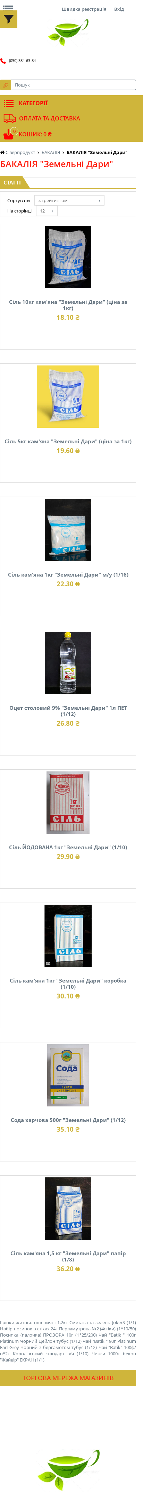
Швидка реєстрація (84, 9)
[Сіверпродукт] (68, 33)
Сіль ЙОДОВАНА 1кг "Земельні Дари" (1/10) (68, 847)
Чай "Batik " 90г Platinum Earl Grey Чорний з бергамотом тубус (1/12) (68, 1344)
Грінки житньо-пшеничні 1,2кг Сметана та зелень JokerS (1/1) (68, 1322)
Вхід (119, 9)
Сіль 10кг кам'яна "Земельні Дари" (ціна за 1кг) (68, 305)
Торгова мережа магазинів (68, 1378)
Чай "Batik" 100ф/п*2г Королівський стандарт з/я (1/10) (68, 1350)
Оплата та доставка (49, 118)
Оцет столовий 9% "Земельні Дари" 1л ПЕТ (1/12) (68, 711)
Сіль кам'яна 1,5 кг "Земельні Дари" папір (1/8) (68, 1256)
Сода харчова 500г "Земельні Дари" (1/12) (68, 1120)
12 (42, 211)
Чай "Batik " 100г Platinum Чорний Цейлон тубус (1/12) (68, 1338)
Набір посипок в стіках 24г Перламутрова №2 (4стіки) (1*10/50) (68, 1328)
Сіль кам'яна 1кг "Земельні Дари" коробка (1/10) (68, 983)
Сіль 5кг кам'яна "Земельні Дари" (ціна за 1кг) (68, 441)
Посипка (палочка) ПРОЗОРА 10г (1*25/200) (48, 1335)
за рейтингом (53, 200)
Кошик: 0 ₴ (35, 134)
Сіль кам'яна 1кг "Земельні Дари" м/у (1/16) (68, 574)
